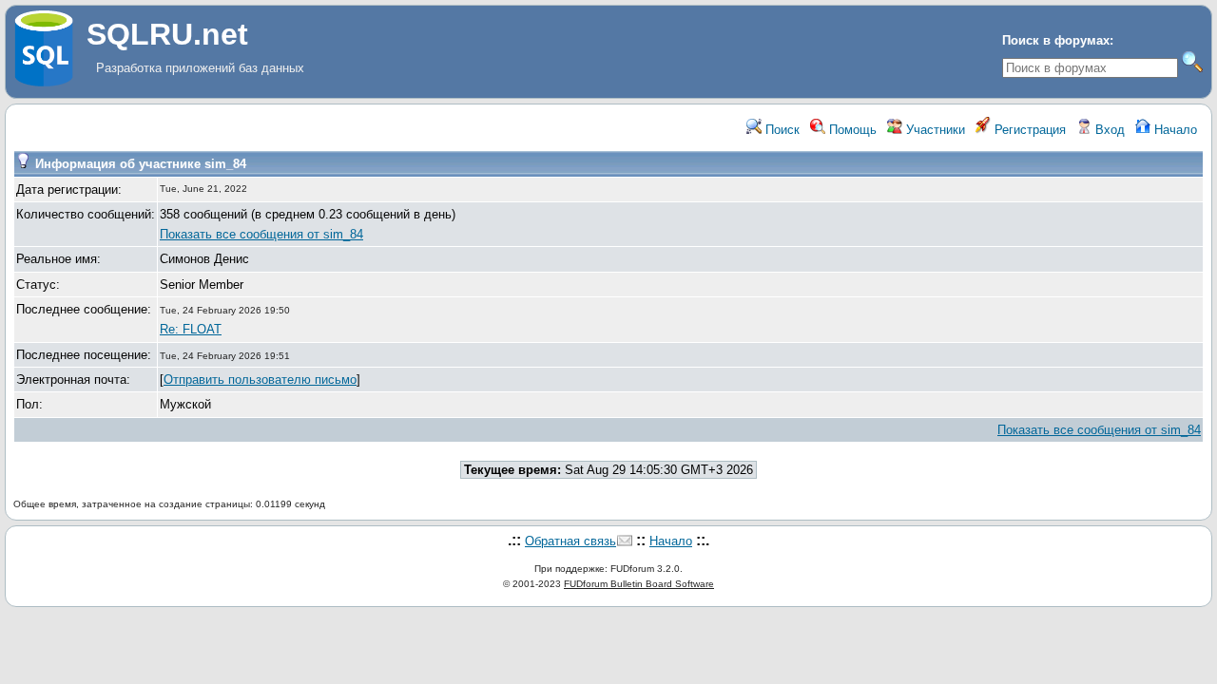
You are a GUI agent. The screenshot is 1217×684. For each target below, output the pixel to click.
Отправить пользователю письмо (260, 379)
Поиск (781, 130)
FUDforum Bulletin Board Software (639, 584)
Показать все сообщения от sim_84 (261, 234)
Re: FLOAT (191, 329)
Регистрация (1028, 130)
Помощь (851, 130)
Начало (1173, 130)
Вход (1108, 130)
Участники (933, 130)
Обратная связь (570, 541)
